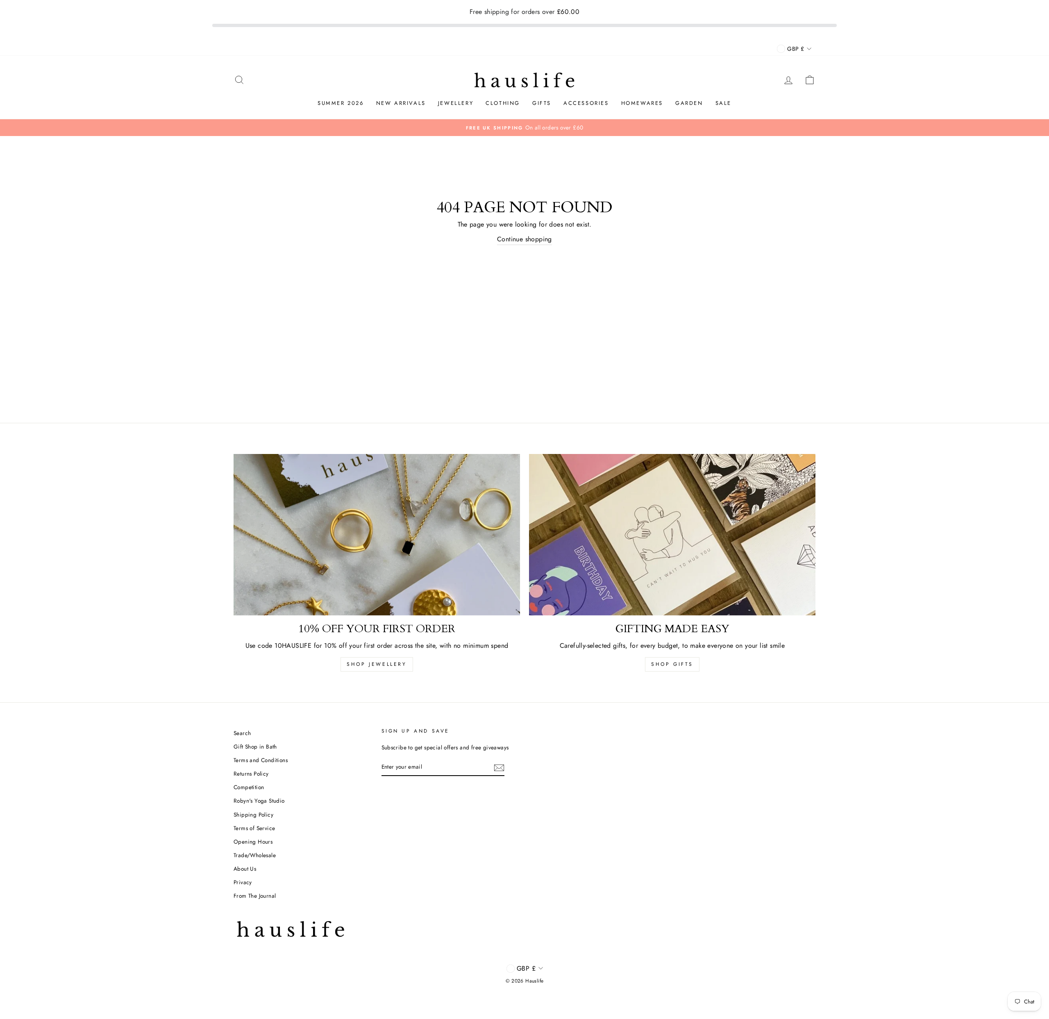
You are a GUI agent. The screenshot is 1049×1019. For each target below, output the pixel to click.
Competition (249, 787)
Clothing (503, 103)
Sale (723, 103)
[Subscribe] (499, 767)
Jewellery (455, 103)
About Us (245, 869)
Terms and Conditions (261, 760)
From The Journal (255, 896)
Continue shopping (524, 239)
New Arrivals (401, 103)
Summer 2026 (341, 103)
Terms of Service (254, 828)
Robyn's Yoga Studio (259, 801)
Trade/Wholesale (255, 855)
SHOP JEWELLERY (376, 664)
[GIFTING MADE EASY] (672, 534)
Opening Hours (253, 841)
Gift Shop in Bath (255, 746)
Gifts (541, 103)
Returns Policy (251, 773)
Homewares (642, 103)
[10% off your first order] (377, 534)
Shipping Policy (253, 814)
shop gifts (672, 664)
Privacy (243, 882)
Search (242, 733)
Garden (689, 103)
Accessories (586, 103)
